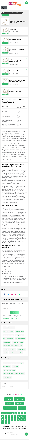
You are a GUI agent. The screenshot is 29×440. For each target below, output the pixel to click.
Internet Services (19, 373)
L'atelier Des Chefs (8, 345)
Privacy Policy (19, 399)
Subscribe (14, 312)
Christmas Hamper (8, 338)
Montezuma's (6, 342)
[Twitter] (8, 294)
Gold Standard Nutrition (16, 352)
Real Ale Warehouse (8, 335)
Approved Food (20, 331)
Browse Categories (10, 408)
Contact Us (9, 403)
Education (15, 366)
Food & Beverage (18, 12)
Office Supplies (7, 377)
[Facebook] (4, 294)
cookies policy (5, 318)
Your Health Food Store (9, 349)
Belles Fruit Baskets (8, 331)
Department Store (8, 373)
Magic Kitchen (18, 345)
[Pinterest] (11, 294)
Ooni (4, 328)
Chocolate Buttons (20, 338)
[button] (4, 7)
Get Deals (26, 38)
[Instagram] (15, 294)
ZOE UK (5, 352)
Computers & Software (9, 370)
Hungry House (19, 335)
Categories (8, 12)
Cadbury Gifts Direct (18, 342)
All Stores (19, 403)
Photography (19, 363)
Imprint (22, 408)
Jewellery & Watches (8, 363)
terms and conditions (14, 318)
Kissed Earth (5, 15)
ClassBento (11, 328)
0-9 (3, 413)
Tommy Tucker (21, 349)
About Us (8, 399)
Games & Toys (6, 366)
